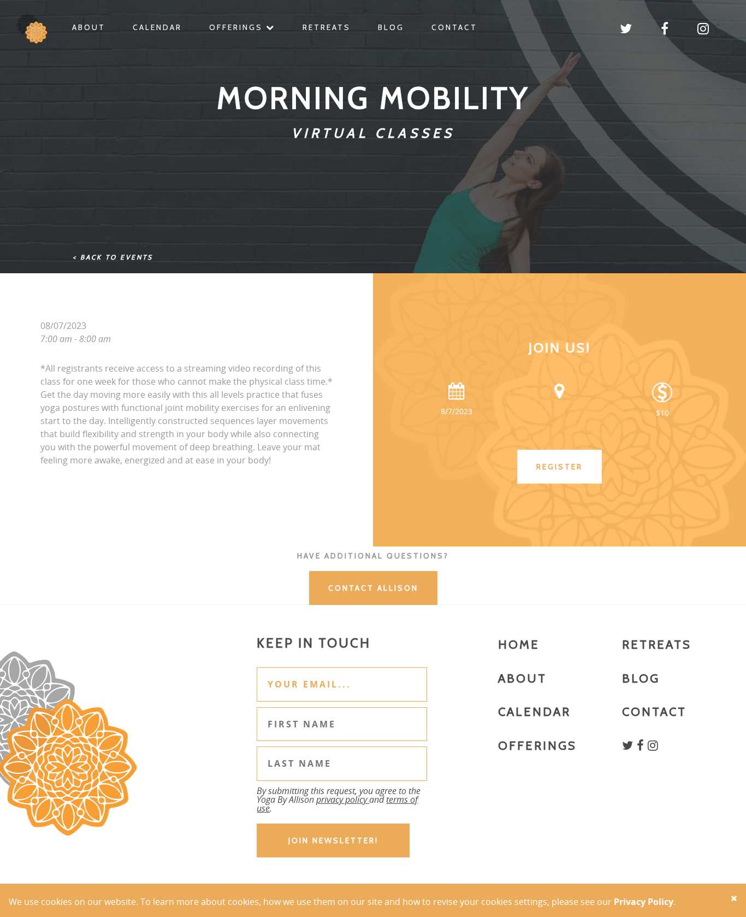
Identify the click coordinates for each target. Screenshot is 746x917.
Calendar (157, 27)
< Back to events (113, 257)
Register (559, 467)
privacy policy (342, 799)
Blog (391, 27)
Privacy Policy (643, 902)
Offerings (237, 27)
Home (519, 644)
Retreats (327, 27)
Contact (454, 27)
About (88, 27)
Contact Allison (373, 588)
